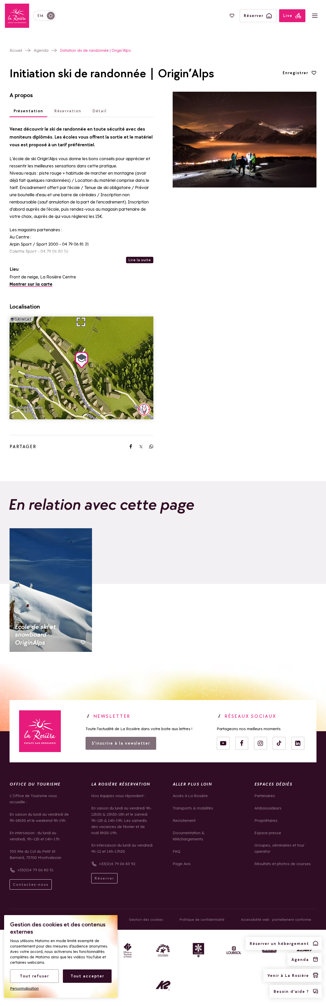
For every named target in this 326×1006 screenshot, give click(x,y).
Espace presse (267, 832)
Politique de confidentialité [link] (202, 919)
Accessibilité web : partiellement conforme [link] (276, 919)
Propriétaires (266, 820)
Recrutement (184, 820)
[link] (131, 446)
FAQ (176, 851)
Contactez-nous (30, 884)
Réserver (104, 878)
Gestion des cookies (146, 919)
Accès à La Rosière (190, 795)
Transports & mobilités (193, 808)
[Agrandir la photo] (244, 139)
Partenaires (264, 795)
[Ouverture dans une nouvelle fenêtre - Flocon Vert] (198, 950)
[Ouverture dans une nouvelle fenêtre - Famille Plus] (163, 950)
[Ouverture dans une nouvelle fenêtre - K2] (163, 986)
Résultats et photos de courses (282, 863)
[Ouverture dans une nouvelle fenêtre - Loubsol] (234, 950)
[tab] (28, 111)
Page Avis (182, 863)
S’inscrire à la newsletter (121, 743)
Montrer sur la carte (31, 284)
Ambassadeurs (267, 808)
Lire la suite (139, 260)
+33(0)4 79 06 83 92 (117, 863)
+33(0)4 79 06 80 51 (35, 869)
